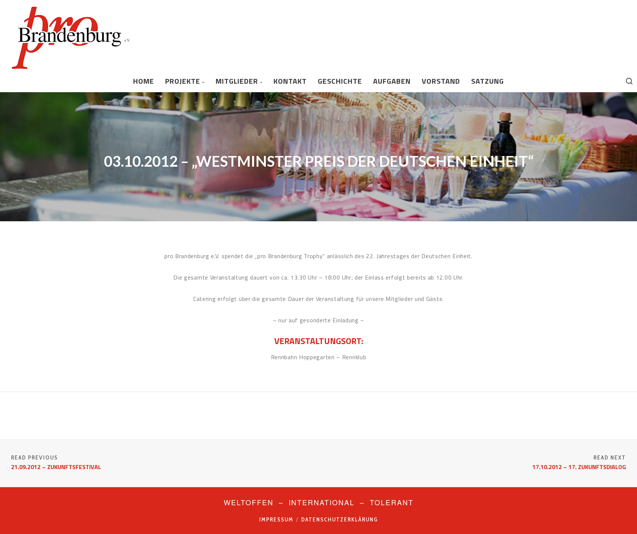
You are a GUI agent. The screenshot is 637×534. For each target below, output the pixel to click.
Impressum (276, 519)
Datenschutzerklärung (339, 519)
